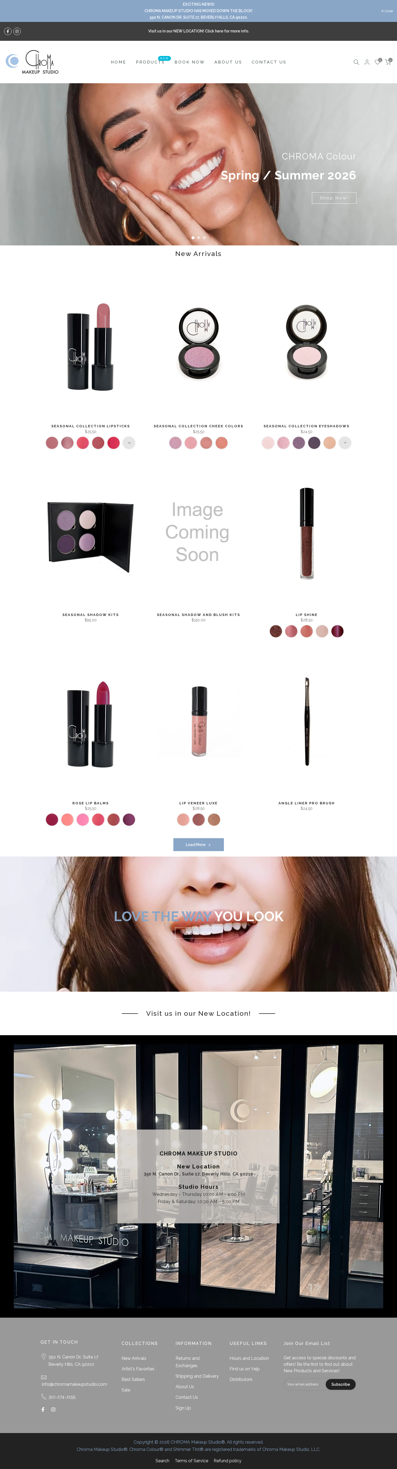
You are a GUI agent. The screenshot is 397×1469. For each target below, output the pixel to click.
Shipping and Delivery (197, 1376)
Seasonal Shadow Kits (90, 615)
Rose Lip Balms (90, 803)
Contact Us (187, 1397)
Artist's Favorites (138, 1368)
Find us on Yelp (245, 1368)
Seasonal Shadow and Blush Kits (198, 615)
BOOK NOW (189, 62)
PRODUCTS (152, 62)
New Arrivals (134, 1358)
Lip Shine (307, 615)
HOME (118, 62)
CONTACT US (269, 62)
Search (162, 1460)
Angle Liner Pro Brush (306, 803)
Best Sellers (133, 1379)
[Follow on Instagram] (17, 31)
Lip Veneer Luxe (198, 803)
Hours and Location (249, 1358)
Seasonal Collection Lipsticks (90, 426)
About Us (185, 1386)
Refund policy (227, 1460)
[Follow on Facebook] (8, 31)
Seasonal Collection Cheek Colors (198, 426)
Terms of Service (191, 1460)
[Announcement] (198, 11)
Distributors (241, 1379)
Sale (126, 1390)
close (11, 11)
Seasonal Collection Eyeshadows (306, 426)
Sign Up (183, 1408)
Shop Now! (334, 197)
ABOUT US (228, 62)
